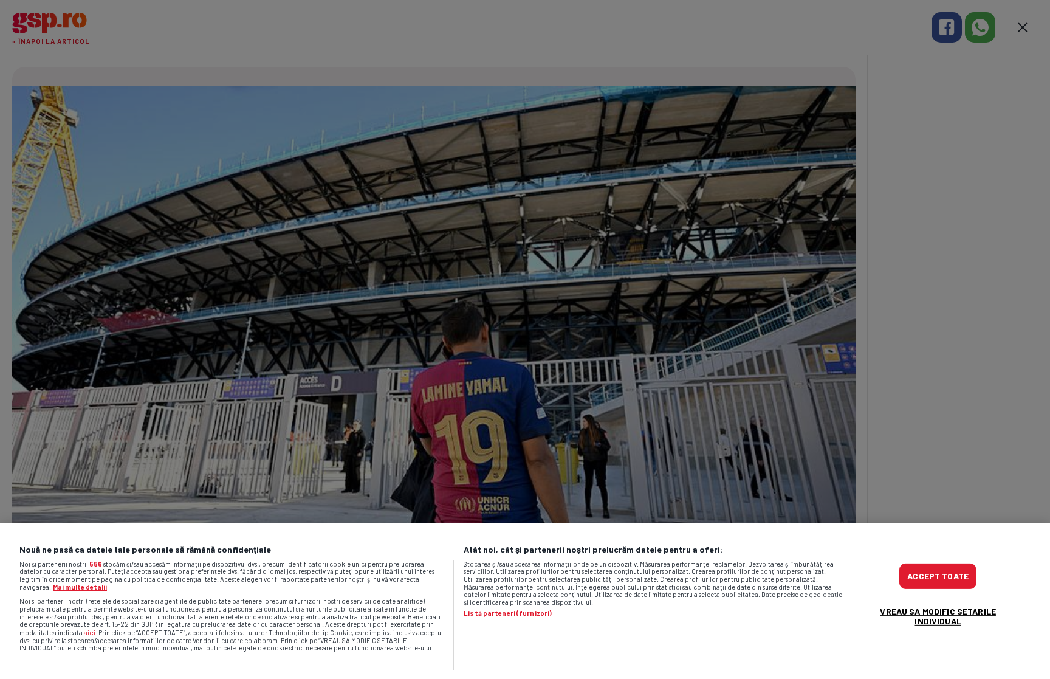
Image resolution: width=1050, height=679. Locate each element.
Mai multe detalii (80, 587)
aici (89, 632)
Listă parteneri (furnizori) (508, 613)
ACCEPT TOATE (938, 576)
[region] (525, 601)
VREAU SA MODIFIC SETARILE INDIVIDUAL (938, 616)
